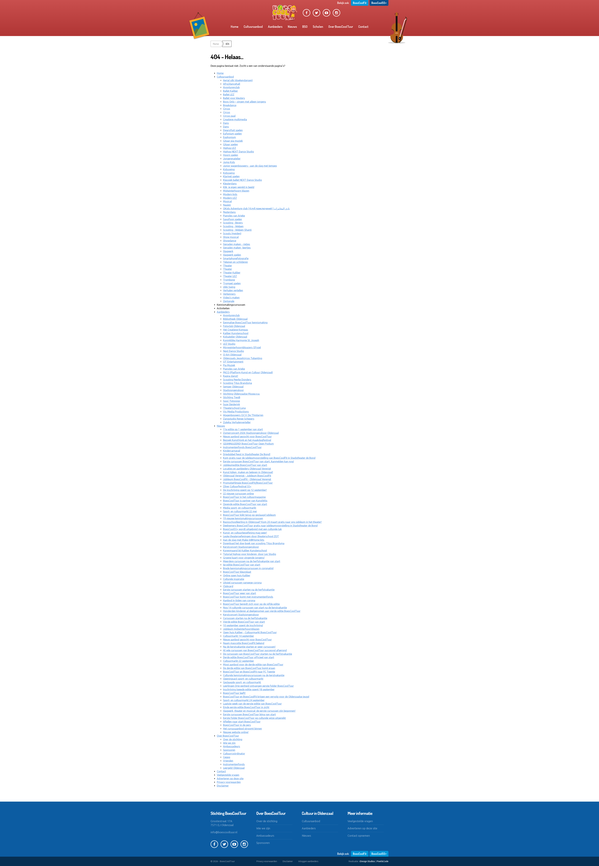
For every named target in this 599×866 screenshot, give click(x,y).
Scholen (318, 26)
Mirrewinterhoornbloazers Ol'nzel (242, 347)
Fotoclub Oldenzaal (234, 326)
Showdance (229, 240)
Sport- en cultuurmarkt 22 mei (240, 511)
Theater (227, 265)
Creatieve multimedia (235, 119)
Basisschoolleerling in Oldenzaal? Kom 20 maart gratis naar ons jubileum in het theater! (272, 522)
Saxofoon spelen (232, 219)
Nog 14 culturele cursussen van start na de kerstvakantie (255, 607)
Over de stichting (232, 739)
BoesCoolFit (360, 3)
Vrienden (228, 760)
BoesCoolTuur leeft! (234, 693)
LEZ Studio (229, 343)
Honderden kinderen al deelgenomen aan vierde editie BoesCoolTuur (261, 611)
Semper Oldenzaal (233, 386)
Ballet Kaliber (230, 91)
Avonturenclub (231, 87)
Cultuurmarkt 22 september (238, 661)
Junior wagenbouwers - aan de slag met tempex (250, 165)
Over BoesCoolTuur (340, 26)
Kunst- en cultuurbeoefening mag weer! (245, 532)
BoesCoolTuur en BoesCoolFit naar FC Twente (249, 671)
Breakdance (229, 105)
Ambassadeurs (231, 746)
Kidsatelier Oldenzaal (235, 336)
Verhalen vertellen (233, 290)
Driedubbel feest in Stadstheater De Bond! (246, 454)
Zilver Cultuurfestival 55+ (237, 486)
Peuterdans (229, 212)
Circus (226, 108)
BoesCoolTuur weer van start (239, 593)
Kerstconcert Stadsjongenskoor (241, 547)
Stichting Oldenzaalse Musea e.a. (241, 393)
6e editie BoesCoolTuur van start (241, 564)
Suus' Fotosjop (231, 401)
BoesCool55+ (379, 3)
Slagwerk (228, 251)
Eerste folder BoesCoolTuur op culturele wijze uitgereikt (254, 718)
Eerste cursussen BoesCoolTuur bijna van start (249, 714)
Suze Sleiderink (231, 404)
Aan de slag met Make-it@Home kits (243, 540)
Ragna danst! (230, 376)
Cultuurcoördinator (234, 753)
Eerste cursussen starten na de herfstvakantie (249, 589)
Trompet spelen (232, 283)
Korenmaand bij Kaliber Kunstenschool (245, 550)
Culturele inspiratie (233, 579)
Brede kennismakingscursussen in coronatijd (248, 568)
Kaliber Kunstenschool (235, 333)
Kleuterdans (230, 183)
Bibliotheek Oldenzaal (235, 319)
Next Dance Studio (233, 351)
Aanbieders (275, 26)
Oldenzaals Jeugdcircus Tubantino (242, 358)
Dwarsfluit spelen (233, 130)
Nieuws (292, 26)
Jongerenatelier (232, 158)
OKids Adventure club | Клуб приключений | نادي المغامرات (256, 208)
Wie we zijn (229, 743)
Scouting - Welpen (233, 226)
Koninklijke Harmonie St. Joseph (241, 340)
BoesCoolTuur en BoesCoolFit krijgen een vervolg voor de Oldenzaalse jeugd (266, 696)
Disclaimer (223, 785)
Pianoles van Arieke (234, 215)
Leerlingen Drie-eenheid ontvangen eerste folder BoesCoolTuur (258, 685)
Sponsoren (229, 750)
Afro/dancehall (231, 83)
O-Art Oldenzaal (232, 354)
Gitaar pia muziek (233, 140)
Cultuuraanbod (253, 26)
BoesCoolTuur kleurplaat (237, 571)
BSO (304, 26)
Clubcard (228, 586)
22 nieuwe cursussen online (238, 493)
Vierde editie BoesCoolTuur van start (244, 621)
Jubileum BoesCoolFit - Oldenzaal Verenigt (247, 479)
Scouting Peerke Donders (237, 379)
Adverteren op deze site (230, 778)
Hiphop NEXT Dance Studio (238, 151)
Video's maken (231, 297)
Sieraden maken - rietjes (236, 244)
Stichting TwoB (231, 397)
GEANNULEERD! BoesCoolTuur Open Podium (248, 443)
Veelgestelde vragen (228, 775)
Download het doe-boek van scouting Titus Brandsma (253, 543)
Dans (226, 123)
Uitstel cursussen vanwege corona (242, 582)
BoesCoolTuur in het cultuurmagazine (244, 497)
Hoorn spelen (230, 155)
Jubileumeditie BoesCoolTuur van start (245, 465)
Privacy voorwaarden (229, 782)
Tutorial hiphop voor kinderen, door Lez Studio (249, 554)
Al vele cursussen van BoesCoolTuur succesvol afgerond (255, 650)
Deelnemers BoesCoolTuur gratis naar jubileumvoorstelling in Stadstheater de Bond (270, 525)
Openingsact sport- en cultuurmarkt (243, 678)
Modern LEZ (230, 197)
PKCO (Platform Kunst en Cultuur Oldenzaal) (248, 372)
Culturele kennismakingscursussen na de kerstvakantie (253, 675)
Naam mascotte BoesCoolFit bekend (243, 643)
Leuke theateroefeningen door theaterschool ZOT (251, 536)
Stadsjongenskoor (233, 390)
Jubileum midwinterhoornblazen (241, 629)
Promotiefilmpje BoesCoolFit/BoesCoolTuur (248, 482)
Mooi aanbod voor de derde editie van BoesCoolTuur (253, 664)
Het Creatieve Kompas (235, 329)
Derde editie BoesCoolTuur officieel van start (248, 657)
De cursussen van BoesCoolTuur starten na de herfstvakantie (257, 654)
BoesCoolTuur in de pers (237, 725)
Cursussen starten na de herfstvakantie (245, 618)
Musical (227, 201)
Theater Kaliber (231, 272)
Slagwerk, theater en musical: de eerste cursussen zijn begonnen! (259, 710)
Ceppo (226, 757)
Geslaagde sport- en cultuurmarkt (242, 682)
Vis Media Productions (236, 411)
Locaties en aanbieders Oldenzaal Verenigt (247, 468)
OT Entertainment (233, 361)
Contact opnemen (359, 835)
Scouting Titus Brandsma (237, 383)
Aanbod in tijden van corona (239, 600)
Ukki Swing (229, 287)
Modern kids (230, 194)
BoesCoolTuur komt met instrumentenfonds (248, 596)
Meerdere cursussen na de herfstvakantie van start (251, 561)
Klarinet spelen (231, 176)
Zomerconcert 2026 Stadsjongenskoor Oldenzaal (251, 433)
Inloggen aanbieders (308, 861)
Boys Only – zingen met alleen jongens (244, 101)
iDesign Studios (367, 861)
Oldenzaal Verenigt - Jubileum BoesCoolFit (247, 475)
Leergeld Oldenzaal (234, 768)
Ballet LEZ (228, 94)
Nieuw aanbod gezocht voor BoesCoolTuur (247, 436)
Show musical (231, 237)
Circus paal (229, 115)
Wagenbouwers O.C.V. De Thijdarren (243, 415)
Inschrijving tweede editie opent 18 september (249, 689)
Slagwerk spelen (232, 254)
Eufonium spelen (232, 133)
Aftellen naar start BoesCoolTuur (242, 721)
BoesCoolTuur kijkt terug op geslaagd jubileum (249, 515)
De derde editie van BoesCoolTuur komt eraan (249, 668)
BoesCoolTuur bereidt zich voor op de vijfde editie (251, 604)
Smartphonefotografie (235, 258)
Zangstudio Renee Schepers (238, 418)
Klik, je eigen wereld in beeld (238, 187)
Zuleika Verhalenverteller (237, 422)
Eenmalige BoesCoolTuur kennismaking (245, 322)
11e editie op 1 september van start (243, 429)
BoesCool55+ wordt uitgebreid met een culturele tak (252, 529)
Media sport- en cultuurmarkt (239, 507)
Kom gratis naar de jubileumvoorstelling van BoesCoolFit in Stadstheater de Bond (269, 457)
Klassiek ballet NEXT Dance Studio (242, 180)
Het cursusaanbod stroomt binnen (242, 728)
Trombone (229, 279)
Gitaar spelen (230, 144)
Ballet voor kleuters (234, 98)
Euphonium (229, 137)
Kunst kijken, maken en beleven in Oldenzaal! (248, 472)
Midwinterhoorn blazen (236, 190)
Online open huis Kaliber (236, 575)
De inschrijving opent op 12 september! (245, 490)
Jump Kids (229, 162)
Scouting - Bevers (233, 222)
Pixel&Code (382, 861)
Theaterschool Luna (234, 408)
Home (234, 26)
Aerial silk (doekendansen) (238, 80)
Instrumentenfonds (234, 764)
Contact (363, 26)
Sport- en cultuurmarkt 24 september (244, 700)
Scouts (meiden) (232, 233)
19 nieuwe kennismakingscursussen (243, 518)
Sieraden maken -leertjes (237, 247)
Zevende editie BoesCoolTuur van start (245, 504)
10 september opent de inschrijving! (243, 625)
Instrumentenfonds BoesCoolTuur (242, 447)
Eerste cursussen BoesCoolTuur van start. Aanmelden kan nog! (258, 461)
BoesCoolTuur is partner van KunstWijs (245, 500)
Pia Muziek (229, 365)
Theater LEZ (230, 276)
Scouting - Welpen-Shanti (237, 229)
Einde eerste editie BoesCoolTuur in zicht (246, 707)
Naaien (227, 205)
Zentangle (228, 301)
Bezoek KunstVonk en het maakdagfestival (247, 440)
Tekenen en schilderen (235, 262)
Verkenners (229, 294)
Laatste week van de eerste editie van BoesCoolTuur (252, 703)
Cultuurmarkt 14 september (238, 636)
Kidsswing (229, 169)
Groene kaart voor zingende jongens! (244, 557)
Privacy (266, 861)
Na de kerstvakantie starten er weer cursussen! (249, 646)
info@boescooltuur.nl (224, 832)
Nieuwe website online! (235, 732)
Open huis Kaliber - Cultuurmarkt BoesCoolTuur (250, 632)
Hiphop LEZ (229, 148)
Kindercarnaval (231, 450)
